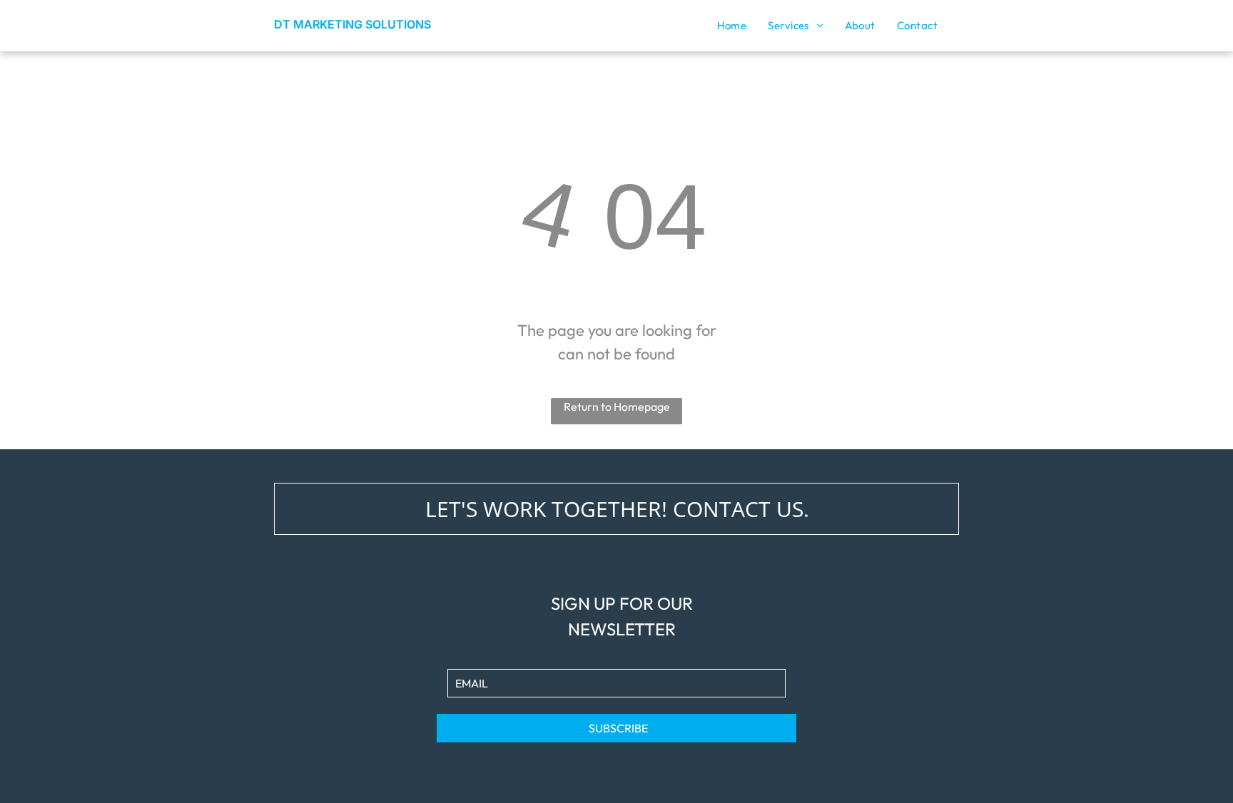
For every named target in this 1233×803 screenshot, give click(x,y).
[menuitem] (732, 26)
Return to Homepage (617, 406)
